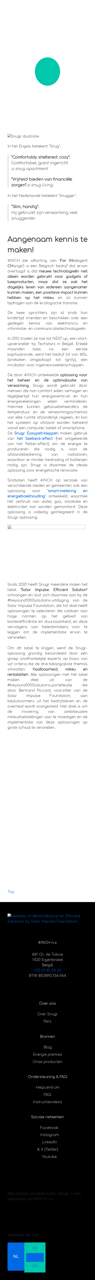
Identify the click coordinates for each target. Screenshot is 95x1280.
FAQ (47, 1095)
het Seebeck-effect (35, 439)
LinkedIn (49, 1142)
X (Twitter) (49, 1150)
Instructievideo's (47, 1102)
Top (11, 892)
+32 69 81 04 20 (47, 970)
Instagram (49, 1135)
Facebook (49, 1128)
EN (35, 1266)
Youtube (49, 1157)
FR (35, 1249)
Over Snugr (47, 1014)
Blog (48, 1047)
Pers (47, 1021)
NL (16, 1257)
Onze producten (47, 1062)
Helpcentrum (47, 1087)
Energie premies (47, 1055)
